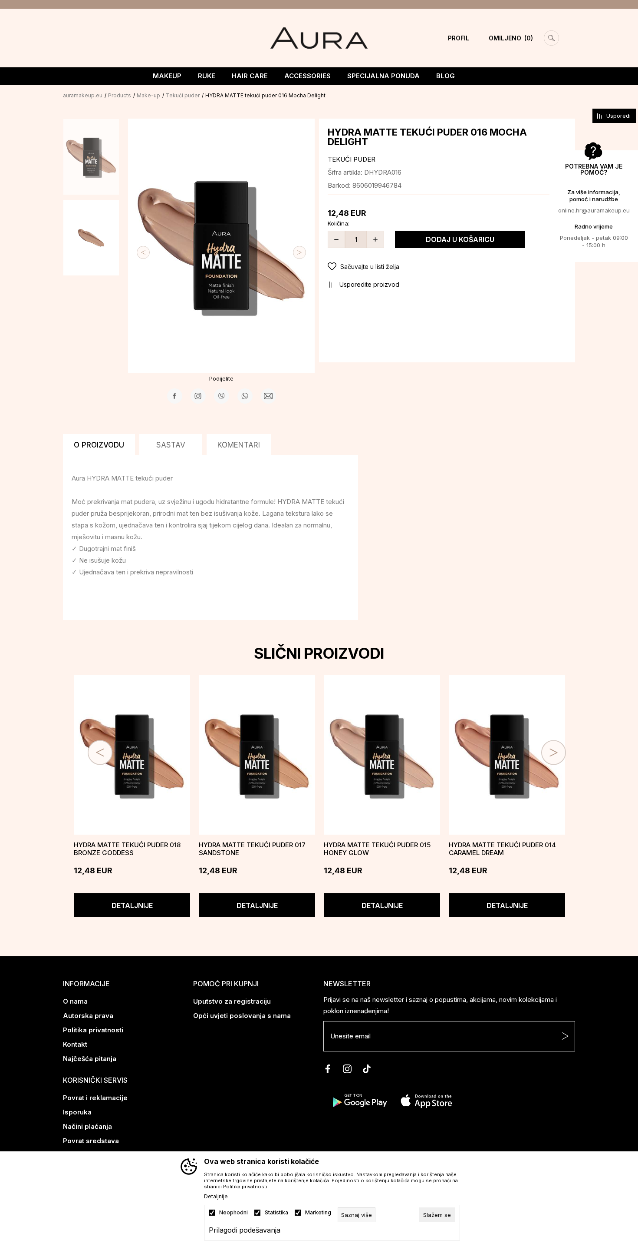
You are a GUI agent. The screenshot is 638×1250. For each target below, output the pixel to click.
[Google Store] (359, 1100)
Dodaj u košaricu (460, 239)
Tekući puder (183, 95)
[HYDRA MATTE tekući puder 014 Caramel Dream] (507, 755)
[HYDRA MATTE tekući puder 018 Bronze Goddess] (132, 755)
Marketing (318, 1212)
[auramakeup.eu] (318, 37)
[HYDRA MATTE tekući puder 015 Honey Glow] (382, 755)
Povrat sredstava (91, 1141)
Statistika (276, 1212)
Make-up (148, 95)
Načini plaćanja (87, 1126)
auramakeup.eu (82, 95)
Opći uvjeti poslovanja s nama (242, 1015)
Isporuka (77, 1112)
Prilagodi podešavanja (244, 1230)
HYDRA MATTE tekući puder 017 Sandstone (252, 849)
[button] (447, 266)
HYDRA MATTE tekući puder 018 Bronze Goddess (127, 849)
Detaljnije (132, 905)
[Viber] (221, 396)
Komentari (238, 445)
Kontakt (75, 1044)
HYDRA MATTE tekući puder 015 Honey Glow (377, 849)
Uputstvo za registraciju (232, 1001)
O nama (75, 1001)
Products (119, 95)
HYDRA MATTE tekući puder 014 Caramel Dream (502, 849)
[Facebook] (174, 396)
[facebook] (327, 1068)
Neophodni (233, 1212)
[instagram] (347, 1068)
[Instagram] (198, 396)
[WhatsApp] (245, 396)
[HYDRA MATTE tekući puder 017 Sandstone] (257, 755)
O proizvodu (99, 445)
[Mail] (268, 396)
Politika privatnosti (93, 1030)
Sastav (170, 445)
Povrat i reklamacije (95, 1098)
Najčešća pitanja (89, 1058)
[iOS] (426, 1100)
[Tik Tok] (366, 1068)
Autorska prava (88, 1015)
